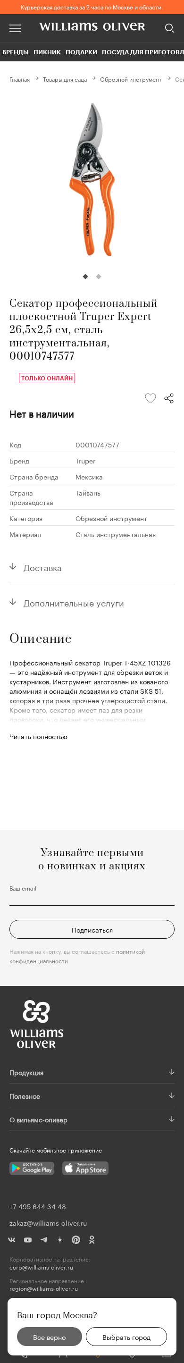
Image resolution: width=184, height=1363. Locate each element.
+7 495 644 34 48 (37, 1206)
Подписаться (92, 929)
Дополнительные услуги (74, 601)
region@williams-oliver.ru (43, 1288)
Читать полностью (38, 735)
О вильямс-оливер (38, 1119)
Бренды (15, 52)
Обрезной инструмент (131, 78)
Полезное (24, 1095)
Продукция (26, 1072)
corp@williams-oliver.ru (41, 1267)
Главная (19, 78)
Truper (85, 460)
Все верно (49, 1336)
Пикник (47, 52)
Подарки (81, 52)
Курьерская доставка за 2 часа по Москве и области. (92, 6)
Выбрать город (126, 1336)
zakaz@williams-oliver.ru (48, 1222)
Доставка (43, 566)
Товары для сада (65, 78)
